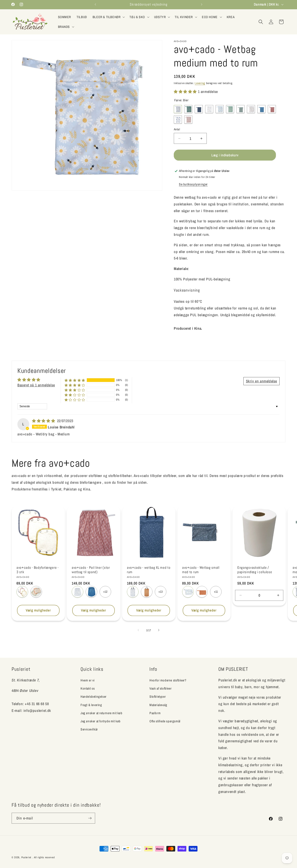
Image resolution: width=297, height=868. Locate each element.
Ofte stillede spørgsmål (165, 721)
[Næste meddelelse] (202, 4)
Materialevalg (158, 705)
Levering (200, 83)
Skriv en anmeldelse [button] (261, 381)
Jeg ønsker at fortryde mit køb (101, 721)
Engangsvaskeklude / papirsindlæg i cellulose (254, 570)
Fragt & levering (91, 705)
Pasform (155, 713)
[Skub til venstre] (138, 630)
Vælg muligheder (38, 610)
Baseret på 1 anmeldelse (36, 385)
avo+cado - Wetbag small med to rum (201, 570)
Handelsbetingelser (94, 696)
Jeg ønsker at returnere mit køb (102, 713)
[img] (44, 421)
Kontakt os (88, 688)
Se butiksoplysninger (193, 184)
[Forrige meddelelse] (95, 4)
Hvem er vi (88, 680)
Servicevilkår (89, 729)
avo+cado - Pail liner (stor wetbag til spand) (91, 570)
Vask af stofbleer (160, 688)
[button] (108, 17)
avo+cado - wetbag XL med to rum (149, 570)
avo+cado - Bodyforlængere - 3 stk (37, 570)
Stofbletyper (157, 696)
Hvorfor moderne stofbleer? (168, 680)
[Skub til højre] (159, 630)
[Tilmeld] (90, 818)
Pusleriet (26, 857)
